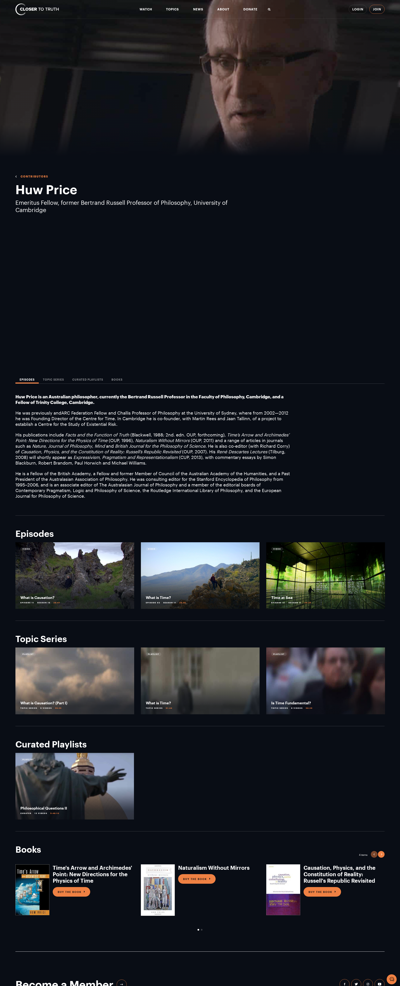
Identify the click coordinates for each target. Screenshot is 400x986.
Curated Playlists (87, 379)
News (198, 9)
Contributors (34, 176)
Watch (146, 9)
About (223, 9)
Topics (172, 9)
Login (357, 9)
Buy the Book (69, 891)
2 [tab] (201, 930)
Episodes (27, 379)
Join (377, 9)
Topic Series (53, 379)
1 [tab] (198, 930)
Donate (250, 9)
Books (116, 379)
